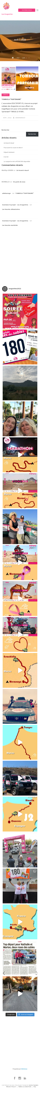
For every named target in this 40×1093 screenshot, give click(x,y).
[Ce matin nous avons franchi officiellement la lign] (20, 850)
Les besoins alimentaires (11, 209)
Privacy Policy (11, 1087)
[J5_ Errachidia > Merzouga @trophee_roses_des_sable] (20, 670)
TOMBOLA (5, 95)
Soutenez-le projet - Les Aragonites (15, 205)
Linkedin (25, 1078)
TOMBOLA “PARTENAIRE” (11, 99)
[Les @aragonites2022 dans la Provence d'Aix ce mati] (20, 957)
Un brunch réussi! (9, 143)
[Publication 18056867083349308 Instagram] (20, 347)
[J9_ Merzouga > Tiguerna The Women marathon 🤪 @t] (20, 526)
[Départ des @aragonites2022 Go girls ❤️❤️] (20, 993)
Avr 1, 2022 (7, 118)
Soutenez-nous (27, 10)
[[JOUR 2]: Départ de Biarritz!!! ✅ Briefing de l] (20, 886)
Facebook (14, 1078)
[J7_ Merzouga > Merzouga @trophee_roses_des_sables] (20, 598)
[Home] (13, 58)
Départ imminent (9, 152)
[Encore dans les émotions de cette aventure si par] (20, 418)
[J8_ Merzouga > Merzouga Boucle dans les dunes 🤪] (20, 562)
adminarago (20, 118)
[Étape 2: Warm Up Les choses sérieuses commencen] (20, 706)
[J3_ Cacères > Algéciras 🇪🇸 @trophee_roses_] (20, 778)
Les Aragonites (7, 14)
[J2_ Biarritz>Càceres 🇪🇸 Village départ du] (20, 814)
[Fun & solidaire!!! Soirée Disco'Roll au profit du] (20, 311)
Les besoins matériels (10, 225)
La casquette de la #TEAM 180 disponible (17, 161)
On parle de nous (19, 182)
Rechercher (5, 130)
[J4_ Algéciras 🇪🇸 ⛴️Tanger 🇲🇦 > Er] (20, 742)
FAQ (34, 1087)
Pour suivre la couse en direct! (13, 148)
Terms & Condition (24, 1087)
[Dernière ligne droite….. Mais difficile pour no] (20, 383)
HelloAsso (24, 1069)
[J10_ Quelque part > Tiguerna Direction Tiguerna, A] (20, 454)
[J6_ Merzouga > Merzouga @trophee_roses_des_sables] (20, 634)
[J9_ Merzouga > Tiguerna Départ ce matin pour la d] (20, 490)
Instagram (20, 1078)
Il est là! (6, 157)
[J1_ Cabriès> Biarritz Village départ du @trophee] (20, 921)
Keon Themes (33, 1085)
